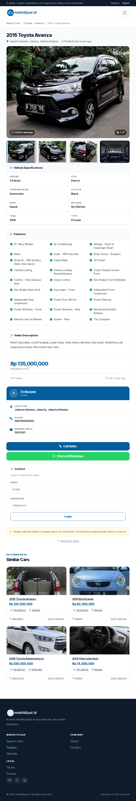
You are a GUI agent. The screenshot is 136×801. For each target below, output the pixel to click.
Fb (9, 780)
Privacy (11, 773)
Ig (25, 780)
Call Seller (70, 446)
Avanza (39, 23)
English (126, 3)
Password (17, 498)
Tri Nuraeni (28, 391)
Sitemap (11, 753)
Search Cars (13, 23)
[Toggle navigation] (125, 12)
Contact (75, 747)
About (74, 741)
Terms (10, 767)
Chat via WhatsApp (70, 456)
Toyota (28, 23)
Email (14, 482)
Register (11, 747)
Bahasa (115, 3)
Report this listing (69, 541)
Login (68, 516)
